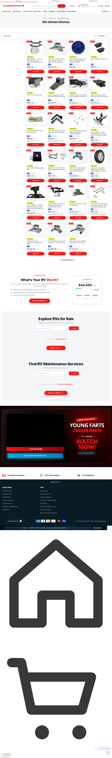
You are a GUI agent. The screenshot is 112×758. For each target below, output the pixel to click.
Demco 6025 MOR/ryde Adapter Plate (36, 166)
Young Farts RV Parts (86, 521)
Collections (52, 18)
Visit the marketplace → (66, 384)
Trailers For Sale (8, 500)
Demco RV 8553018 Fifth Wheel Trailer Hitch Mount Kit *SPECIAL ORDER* (78, 130)
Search (61, 6)
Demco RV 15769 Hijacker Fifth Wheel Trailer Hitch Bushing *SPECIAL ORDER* (78, 57)
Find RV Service (93, 1)
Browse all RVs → (61, 339)
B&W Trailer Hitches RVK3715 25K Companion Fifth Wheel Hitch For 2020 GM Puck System (78, 166)
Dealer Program (71, 11)
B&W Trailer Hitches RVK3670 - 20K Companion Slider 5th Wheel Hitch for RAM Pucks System (57, 57)
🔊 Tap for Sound (35, 449)
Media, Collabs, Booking (48, 513)
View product (36, 71)
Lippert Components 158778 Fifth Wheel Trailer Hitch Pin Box (99, 93)
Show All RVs (55, 348)
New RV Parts (17, 11)
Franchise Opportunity (10, 507)
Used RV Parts (6, 11)
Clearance (52, 11)
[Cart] (56, 755)
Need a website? (97, 527)
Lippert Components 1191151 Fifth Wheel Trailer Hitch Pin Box (57, 93)
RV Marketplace (56, 1)
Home (45, 18)
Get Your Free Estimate (38, 301)
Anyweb (24, 528)
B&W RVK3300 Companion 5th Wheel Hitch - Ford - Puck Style (57, 239)
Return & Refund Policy (48, 507)
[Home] (13, 6)
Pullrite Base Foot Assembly (36, 93)
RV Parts (18, 1)
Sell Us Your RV (27, 11)
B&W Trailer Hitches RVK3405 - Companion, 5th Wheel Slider (78, 239)
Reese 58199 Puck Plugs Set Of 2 (99, 57)
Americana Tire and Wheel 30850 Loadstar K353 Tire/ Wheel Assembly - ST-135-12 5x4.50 (99, 166)
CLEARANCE (6, 497)
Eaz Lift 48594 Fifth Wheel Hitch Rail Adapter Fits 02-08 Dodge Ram (57, 130)
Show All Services (55, 393)
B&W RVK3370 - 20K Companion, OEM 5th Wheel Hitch (36, 239)
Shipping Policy (45, 510)
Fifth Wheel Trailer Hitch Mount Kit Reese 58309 (36, 130)
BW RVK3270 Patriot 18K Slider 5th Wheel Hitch (78, 203)
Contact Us (105, 11)
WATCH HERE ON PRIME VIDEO (35, 456)
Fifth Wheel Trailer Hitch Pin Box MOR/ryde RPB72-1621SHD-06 (78, 93)
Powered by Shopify (100, 521)
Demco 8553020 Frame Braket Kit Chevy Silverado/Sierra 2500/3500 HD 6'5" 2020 (57, 203)
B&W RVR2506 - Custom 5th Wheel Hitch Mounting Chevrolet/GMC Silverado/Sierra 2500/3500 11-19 (36, 57)
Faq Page (43, 503)
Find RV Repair (62, 11)
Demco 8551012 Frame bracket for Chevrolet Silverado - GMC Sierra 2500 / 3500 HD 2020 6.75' (99, 203)
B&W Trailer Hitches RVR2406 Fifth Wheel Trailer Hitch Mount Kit (57, 166)
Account (100, 6)
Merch (45, 11)
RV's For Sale (37, 11)
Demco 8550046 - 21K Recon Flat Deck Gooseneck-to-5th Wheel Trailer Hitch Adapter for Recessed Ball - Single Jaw (36, 203)
